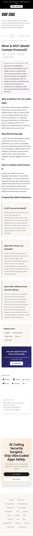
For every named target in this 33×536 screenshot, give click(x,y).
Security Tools (22, 507)
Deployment (10, 507)
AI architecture (8, 57)
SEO (18, 519)
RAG (24, 519)
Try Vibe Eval (16, 363)
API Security (8, 340)
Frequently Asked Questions (11, 409)
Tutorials (17, 515)
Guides (9, 515)
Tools (17, 511)
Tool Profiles (10, 527)
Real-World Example (9, 405)
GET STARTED (16, 474)
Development (8, 511)
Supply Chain (7, 523)
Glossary (26, 523)
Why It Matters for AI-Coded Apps (13, 403)
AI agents (11, 54)
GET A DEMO (16, 479)
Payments (18, 523)
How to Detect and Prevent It (11, 407)
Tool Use (17, 336)
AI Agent (7, 333)
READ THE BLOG (16, 6)
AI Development (23, 504)
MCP (4, 54)
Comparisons (22, 527)
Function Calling (17, 333)
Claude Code (8, 336)
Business (10, 519)
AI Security (21, 500)
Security (11, 500)
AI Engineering (10, 504)
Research (25, 511)
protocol (20, 54)
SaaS (24, 515)
